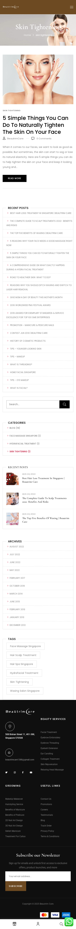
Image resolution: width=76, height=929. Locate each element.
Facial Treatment (49, 732)
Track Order (46, 825)
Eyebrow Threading (50, 743)
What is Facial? (19, 387)
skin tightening (18, 451)
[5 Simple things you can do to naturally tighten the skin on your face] (38, 57)
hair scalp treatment (23, 655)
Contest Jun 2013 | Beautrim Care (29, 333)
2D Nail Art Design (14, 820)
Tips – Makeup (17, 356)
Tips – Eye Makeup (19, 380)
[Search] (64, 404)
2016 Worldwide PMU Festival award (30, 305)
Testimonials (47, 815)
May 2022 (15, 570)
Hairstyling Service (14, 804)
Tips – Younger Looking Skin (25, 348)
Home (27, 35)
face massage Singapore (23, 435)
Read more (14, 178)
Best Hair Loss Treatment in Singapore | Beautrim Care (40, 213)
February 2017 (17, 577)
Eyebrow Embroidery (50, 737)
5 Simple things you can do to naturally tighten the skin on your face (35, 125)
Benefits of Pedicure (14, 815)
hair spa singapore (21, 664)
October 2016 (17, 585)
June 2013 (15, 601)
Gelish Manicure (13, 831)
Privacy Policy (47, 831)
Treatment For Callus (15, 836)
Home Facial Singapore (23, 372)
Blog (12, 427)
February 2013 (17, 609)
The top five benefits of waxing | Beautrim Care (36, 233)
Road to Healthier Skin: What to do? (30, 277)
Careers (44, 809)
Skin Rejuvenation (49, 764)
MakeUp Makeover (14, 799)
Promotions (46, 804)
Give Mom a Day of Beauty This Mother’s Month (36, 297)
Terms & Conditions (50, 836)
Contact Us (46, 799)
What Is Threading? (21, 364)
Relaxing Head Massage (52, 769)
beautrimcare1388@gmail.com (19, 759)
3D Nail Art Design (14, 825)
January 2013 (17, 617)
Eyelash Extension (49, 748)
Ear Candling (47, 753)
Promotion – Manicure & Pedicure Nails (32, 325)
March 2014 (16, 593)
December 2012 (18, 625)
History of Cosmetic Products (28, 340)
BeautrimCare (15, 138)
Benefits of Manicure (15, 809)
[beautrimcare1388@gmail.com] (9, 752)
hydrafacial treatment (23, 443)
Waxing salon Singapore (25, 691)
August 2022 (17, 546)
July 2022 (15, 554)
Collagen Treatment (50, 759)
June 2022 (15, 562)
